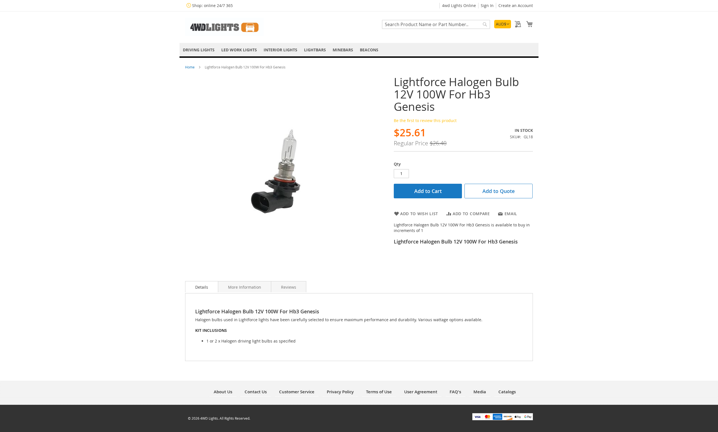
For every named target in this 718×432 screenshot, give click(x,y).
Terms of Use (379, 392)
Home (190, 67)
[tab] (201, 286)
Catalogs (507, 392)
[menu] (359, 49)
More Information (244, 287)
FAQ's (455, 392)
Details (201, 287)
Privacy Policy (340, 392)
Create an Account (515, 5)
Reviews (288, 287)
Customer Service (296, 392)
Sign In (487, 5)
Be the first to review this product (425, 120)
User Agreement (420, 392)
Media (479, 392)
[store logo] (224, 27)
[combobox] (436, 24)
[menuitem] (199, 49)
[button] (502, 24)
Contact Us (256, 392)
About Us (223, 392)
